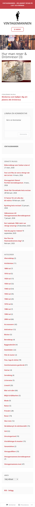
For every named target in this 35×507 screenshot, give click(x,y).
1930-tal (7, 284)
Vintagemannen (18, 23)
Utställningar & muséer (13, 441)
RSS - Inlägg (8, 490)
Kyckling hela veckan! (12, 205)
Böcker (7, 334)
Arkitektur (8, 329)
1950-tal (7, 294)
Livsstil (7, 385)
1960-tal (7, 299)
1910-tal (7, 273)
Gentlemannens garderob (14, 365)
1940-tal (7, 289)
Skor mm (7, 421)
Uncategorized (10, 436)
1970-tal (7, 304)
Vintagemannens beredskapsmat (17, 457)
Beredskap (8, 340)
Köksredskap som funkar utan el (17, 165)
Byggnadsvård (9, 345)
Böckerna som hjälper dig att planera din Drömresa (14, 97)
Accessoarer (9, 324)
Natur (6, 406)
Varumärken (9, 446)
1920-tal (7, 279)
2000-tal (7, 319)
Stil (5, 431)
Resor (6, 416)
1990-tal (7, 314)
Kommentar (23, 134)
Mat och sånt (9, 390)
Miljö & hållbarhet (11, 395)
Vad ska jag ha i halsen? (13, 231)
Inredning (8, 375)
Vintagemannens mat (12, 464)
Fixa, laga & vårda (11, 360)
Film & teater (9, 355)
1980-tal (7, 309)
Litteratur (8, 380)
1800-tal (7, 268)
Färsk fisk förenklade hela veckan (17, 190)
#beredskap (9, 258)
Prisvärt (7, 411)
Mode (6, 401)
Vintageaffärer (10, 451)
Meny (18, 29)
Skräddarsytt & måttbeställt (15, 426)
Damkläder (8, 350)
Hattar (7, 370)
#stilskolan (8, 263)
